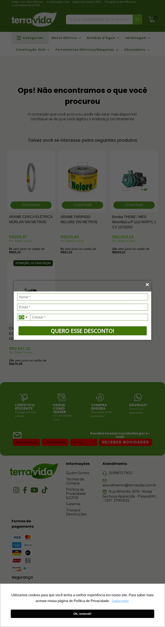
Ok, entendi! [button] (82, 613)
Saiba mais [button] (120, 601)
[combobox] (23, 317)
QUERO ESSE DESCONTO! (82, 330)
